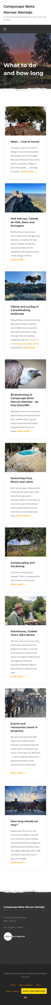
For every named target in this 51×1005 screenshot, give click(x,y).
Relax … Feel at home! (25, 141)
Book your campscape (34, 991)
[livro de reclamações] (14, 940)
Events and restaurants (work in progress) (24, 727)
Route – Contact (13, 991)
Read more (28, 172)
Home (12, 985)
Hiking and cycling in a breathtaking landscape (25, 310)
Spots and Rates (26, 985)
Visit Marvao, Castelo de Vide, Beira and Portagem (24, 222)
